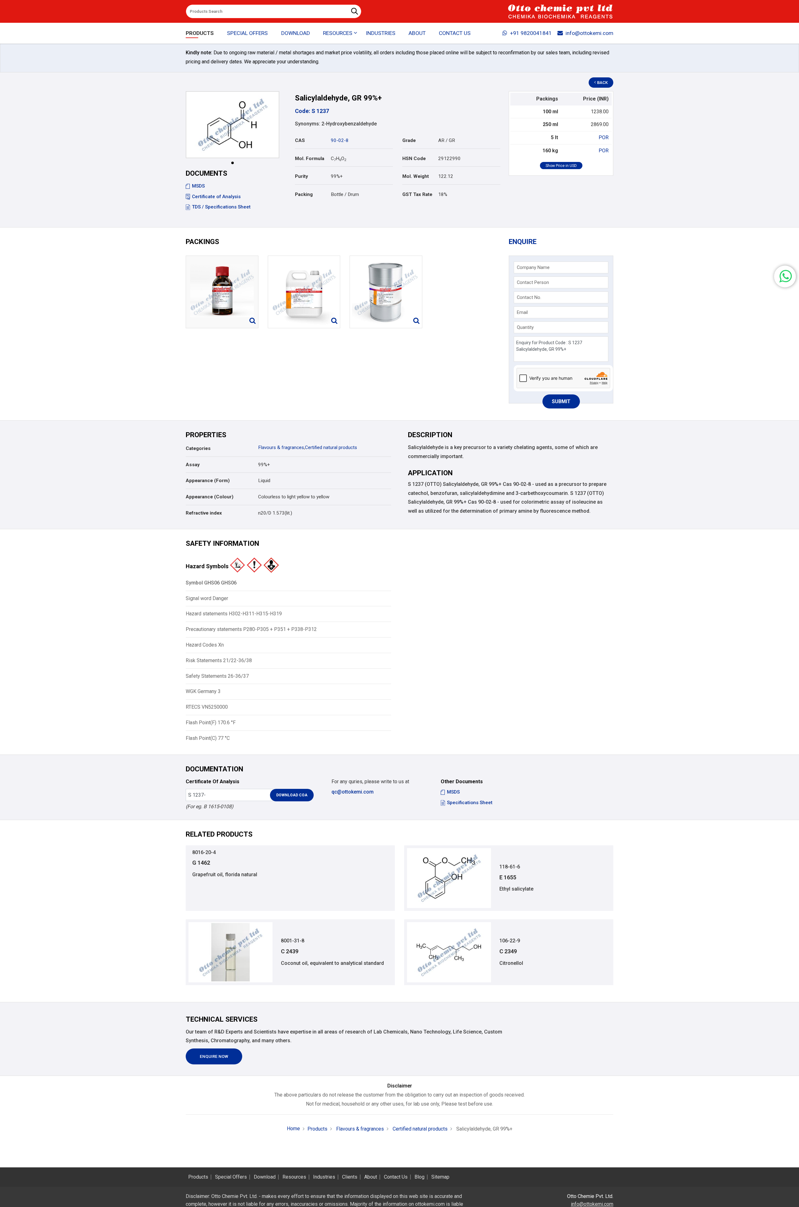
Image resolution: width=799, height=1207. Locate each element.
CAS (300, 140)
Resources (294, 1177)
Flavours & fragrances (281, 447)
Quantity (525, 327)
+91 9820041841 (531, 33)
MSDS (198, 186)
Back (602, 82)
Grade (409, 140)
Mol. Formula (309, 158)
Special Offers (247, 33)
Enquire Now (214, 1056)
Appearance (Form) (208, 480)
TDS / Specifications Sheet (221, 207)
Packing (304, 194)
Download (295, 33)
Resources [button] (337, 33)
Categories (198, 448)
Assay (193, 464)
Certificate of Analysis (216, 196)
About (417, 33)
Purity (301, 176)
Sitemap (440, 1177)
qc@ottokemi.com (352, 792)
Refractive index (204, 513)
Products (200, 33)
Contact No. (529, 297)
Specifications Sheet (470, 802)
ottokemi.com (430, 1204)
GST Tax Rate (417, 194)
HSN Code (414, 158)
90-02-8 (340, 140)
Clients (349, 1177)
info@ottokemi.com (589, 33)
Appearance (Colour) (209, 497)
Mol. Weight (415, 176)
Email (522, 312)
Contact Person (533, 282)
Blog (419, 1177)
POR (604, 137)
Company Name (533, 267)
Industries (380, 33)
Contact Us (455, 33)
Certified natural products (331, 447)
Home (293, 1128)
